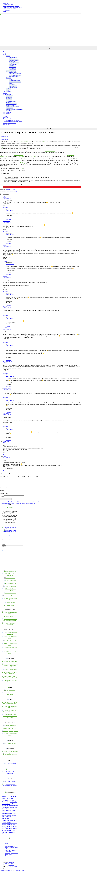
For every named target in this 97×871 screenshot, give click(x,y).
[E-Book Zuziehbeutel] (10, 571)
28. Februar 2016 (7, 457)
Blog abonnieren (7, 112)
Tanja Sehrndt (6, 221)
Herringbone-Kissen (11, 101)
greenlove (12, 809)
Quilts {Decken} (13, 87)
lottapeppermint (6, 388)
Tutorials (12, 830)
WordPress (11, 865)
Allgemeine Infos (13, 72)
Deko (7, 90)
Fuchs (7, 809)
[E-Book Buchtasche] (9, 578)
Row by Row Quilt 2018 (15, 75)
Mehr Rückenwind (7, 361)
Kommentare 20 (4, 139)
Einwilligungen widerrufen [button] (9, 8)
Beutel (10, 58)
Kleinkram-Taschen (13, 60)
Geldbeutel (11, 65)
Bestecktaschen (12, 68)
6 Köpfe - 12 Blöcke (9, 796)
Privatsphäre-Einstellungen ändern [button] (11, 6)
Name (2, 490)
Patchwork (8, 78)
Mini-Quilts (12, 84)
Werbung (5, 11)
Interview (13, 811)
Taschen (8, 56)
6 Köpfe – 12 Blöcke (11, 71)
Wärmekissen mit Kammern (12, 106)
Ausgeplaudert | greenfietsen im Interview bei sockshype (17, 503)
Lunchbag (32, 156)
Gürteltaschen (12, 67)
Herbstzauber (5, 810)
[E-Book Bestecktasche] (10, 593)
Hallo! (4, 53)
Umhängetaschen (13, 57)
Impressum (5, 3)
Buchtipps (4, 804)
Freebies (5, 93)
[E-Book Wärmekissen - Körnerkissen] (10, 590)
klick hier (21, 168)
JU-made (5, 327)
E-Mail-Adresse (4, 493)
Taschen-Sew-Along (10, 189)
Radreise (10, 824)
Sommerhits (10, 826)
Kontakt (5, 2)
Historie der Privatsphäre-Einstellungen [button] (12, 7)
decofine (5, 276)
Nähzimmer (5, 818)
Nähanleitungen (7, 94)
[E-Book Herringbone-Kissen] (9, 595)
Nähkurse (3, 816)
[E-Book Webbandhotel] (10, 605)
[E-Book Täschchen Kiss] (9, 586)
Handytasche (9, 98)
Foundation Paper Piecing (15, 82)
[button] (6, 187)
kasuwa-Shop (6, 113)
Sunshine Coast (3, 156)
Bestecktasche (9, 95)
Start (4, 52)
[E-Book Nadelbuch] (10, 602)
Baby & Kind (6, 802)
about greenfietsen (7, 799)
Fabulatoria (5, 306)
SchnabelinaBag (19, 147)
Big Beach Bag (71, 155)
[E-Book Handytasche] (10, 583)
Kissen (10, 83)
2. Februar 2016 (10, 210)
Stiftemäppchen (13, 64)
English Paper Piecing (14, 80)
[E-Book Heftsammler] (10, 580)
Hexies (11, 810)
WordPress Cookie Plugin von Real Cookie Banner (12, 870)
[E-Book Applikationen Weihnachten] (10, 575)
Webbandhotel (9, 108)
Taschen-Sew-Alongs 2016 (25, 141)
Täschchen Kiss (10, 105)
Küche (5, 815)
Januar (44, 141)
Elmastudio (14, 866)
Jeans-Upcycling (6, 813)
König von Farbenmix (5, 147)
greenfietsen (5, 137)
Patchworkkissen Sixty (11, 104)
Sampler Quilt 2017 (13, 76)
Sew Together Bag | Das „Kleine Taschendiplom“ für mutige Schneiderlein (22, 501)
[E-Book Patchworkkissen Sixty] (10, 600)
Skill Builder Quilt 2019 (15, 73)
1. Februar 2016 (4, 136)
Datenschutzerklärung (8, 4)
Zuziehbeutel (9, 110)
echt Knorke (6, 441)
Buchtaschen (12, 61)
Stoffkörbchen (12, 69)
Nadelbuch (8, 102)
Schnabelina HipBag (50, 151)
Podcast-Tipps (14, 823)
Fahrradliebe (5, 807)
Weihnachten (5, 834)
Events (16, 805)
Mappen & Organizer (14, 62)
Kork (3, 815)
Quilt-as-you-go (5, 824)
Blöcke (11, 79)
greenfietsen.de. (10, 862)
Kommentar (3, 488)
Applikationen (13, 800)
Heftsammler (9, 99)
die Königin (23, 163)
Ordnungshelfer (7, 820)
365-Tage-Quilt (5, 798)
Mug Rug (9, 815)
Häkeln (9, 811)
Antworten (5, 207)
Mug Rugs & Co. (13, 86)
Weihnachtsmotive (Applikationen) (14, 109)
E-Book (13, 804)
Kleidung (8, 89)
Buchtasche (9, 97)
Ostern (15, 820)
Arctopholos (6, 413)
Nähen (4, 54)
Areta (4, 456)
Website (2, 496)
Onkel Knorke (21, 156)
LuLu (4, 197)
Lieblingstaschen (7, 91)
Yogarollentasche (18, 155)
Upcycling (5, 832)
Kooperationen (6, 10)
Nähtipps (8, 816)
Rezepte (13, 824)
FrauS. (4, 245)
